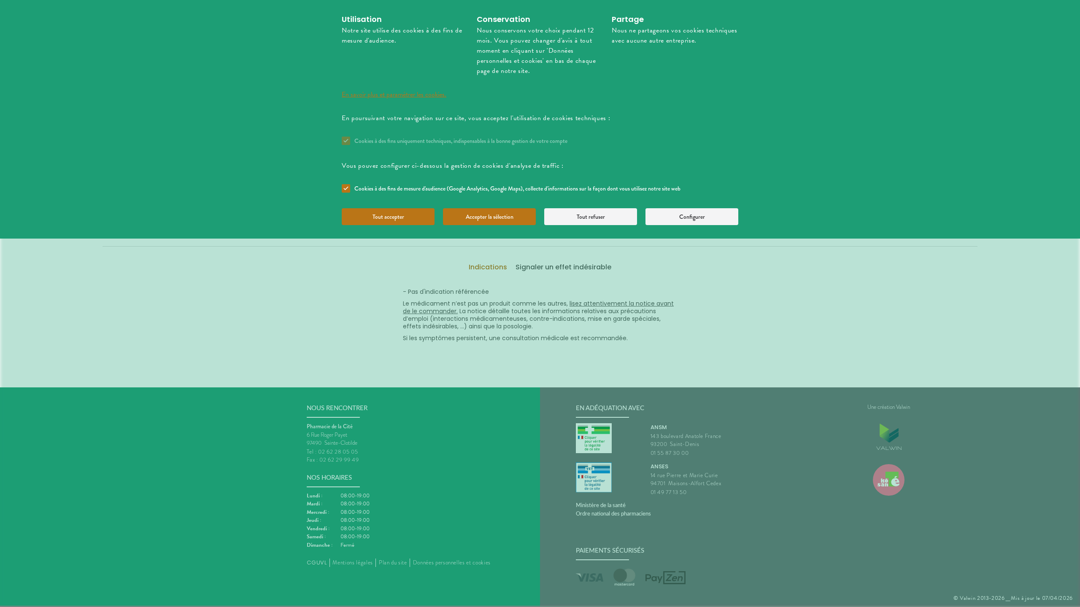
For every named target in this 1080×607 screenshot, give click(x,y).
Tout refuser (591, 216)
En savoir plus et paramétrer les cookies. (394, 94)
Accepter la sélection (489, 216)
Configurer (692, 216)
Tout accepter (388, 216)
